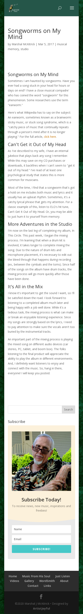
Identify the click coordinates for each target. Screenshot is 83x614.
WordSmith (47, 581)
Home (13, 576)
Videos (14, 581)
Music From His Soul (36, 576)
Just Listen (62, 576)
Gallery (29, 581)
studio (25, 49)
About (64, 581)
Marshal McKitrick (23, 44)
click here (49, 137)
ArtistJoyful (41, 608)
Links (47, 586)
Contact (33, 586)
